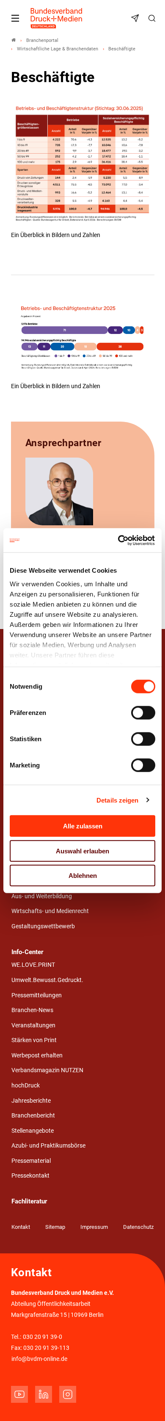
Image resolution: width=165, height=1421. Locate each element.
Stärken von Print (34, 1040)
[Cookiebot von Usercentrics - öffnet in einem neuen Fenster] (119, 540)
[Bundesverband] (13, 40)
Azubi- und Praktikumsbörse (48, 1145)
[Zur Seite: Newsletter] (136, 18)
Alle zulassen (82, 826)
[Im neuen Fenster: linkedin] (43, 1394)
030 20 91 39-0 (42, 1337)
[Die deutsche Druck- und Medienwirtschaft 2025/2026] (82, 166)
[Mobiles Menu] (15, 18)
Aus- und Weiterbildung (41, 896)
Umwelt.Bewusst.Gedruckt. (47, 980)
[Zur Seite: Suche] (153, 18)
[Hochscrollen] (147, 1403)
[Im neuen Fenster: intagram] (67, 1394)
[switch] (143, 713)
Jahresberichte (31, 1100)
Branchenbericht (33, 1115)
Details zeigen (117, 799)
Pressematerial (31, 1160)
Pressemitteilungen (36, 995)
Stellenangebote (32, 1130)
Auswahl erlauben (82, 850)
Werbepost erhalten (37, 1055)
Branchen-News (32, 1010)
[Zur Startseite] (56, 18)
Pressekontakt (30, 1175)
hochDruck (25, 1085)
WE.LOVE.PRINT (33, 964)
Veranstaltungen (33, 1025)
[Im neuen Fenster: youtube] (19, 1394)
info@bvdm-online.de (39, 1359)
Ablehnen (83, 875)
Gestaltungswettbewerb (43, 926)
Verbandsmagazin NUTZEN (47, 1070)
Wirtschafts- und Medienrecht (50, 911)
